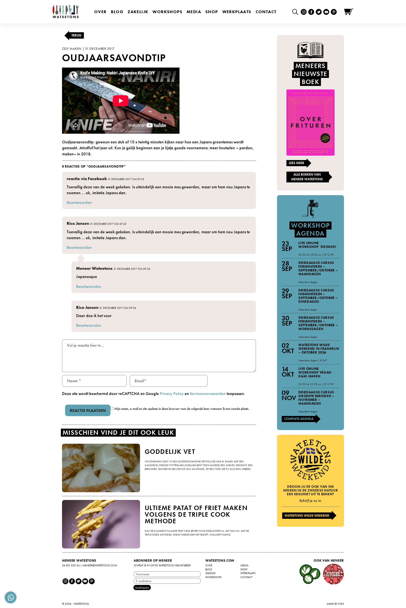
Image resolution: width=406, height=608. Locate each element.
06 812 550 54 (71, 565)
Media (194, 11)
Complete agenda (298, 419)
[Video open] (296, 11)
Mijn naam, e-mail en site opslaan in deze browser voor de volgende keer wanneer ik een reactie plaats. (181, 409)
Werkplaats (236, 11)
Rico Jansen (78, 223)
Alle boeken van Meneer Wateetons (307, 176)
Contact (266, 11)
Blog (117, 11)
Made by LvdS (335, 604)
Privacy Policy (172, 393)
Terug (76, 35)
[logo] (65, 11)
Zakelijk (138, 11)
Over (100, 11)
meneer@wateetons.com (99, 565)
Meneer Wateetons (94, 268)
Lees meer (296, 163)
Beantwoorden (79, 202)
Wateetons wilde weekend (307, 515)
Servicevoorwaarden (208, 393)
